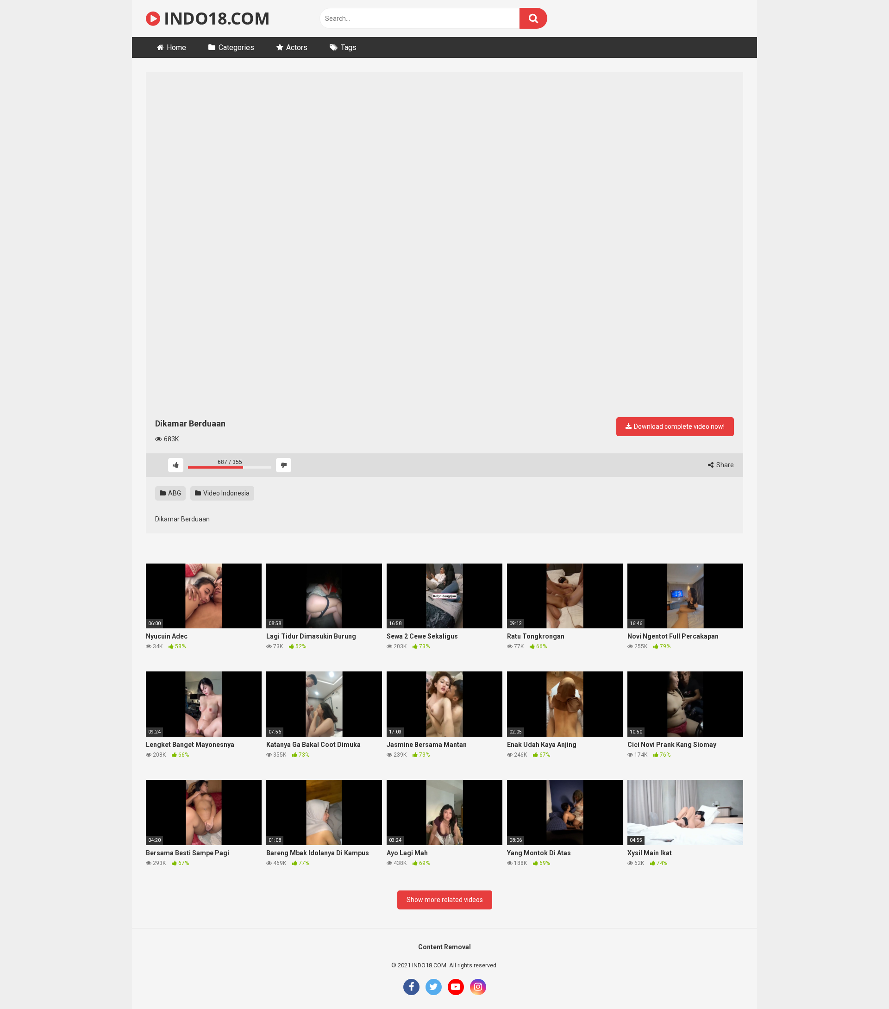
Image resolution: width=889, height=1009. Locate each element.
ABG (174, 493)
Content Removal (444, 947)
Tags (349, 47)
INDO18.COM (214, 18)
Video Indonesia (226, 493)
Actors (296, 47)
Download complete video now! (678, 426)
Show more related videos (445, 899)
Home (176, 47)
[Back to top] (857, 980)
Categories (236, 47)
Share (724, 465)
